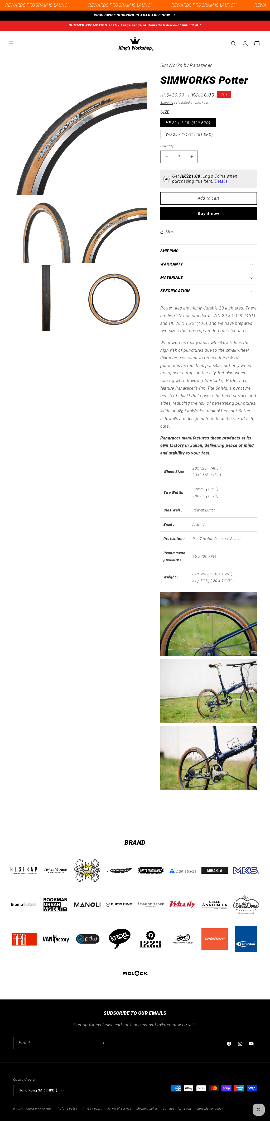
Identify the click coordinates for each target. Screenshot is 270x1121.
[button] (11, 44)
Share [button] (170, 232)
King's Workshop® (39, 1109)
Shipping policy (147, 1108)
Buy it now (208, 213)
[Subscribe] (102, 1043)
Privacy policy (92, 1108)
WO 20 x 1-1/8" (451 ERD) (189, 134)
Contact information (177, 1108)
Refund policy (67, 1108)
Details (221, 181)
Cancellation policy (209, 1108)
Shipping (166, 102)
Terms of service (119, 1108)
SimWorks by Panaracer (186, 65)
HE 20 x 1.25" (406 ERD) (188, 122)
